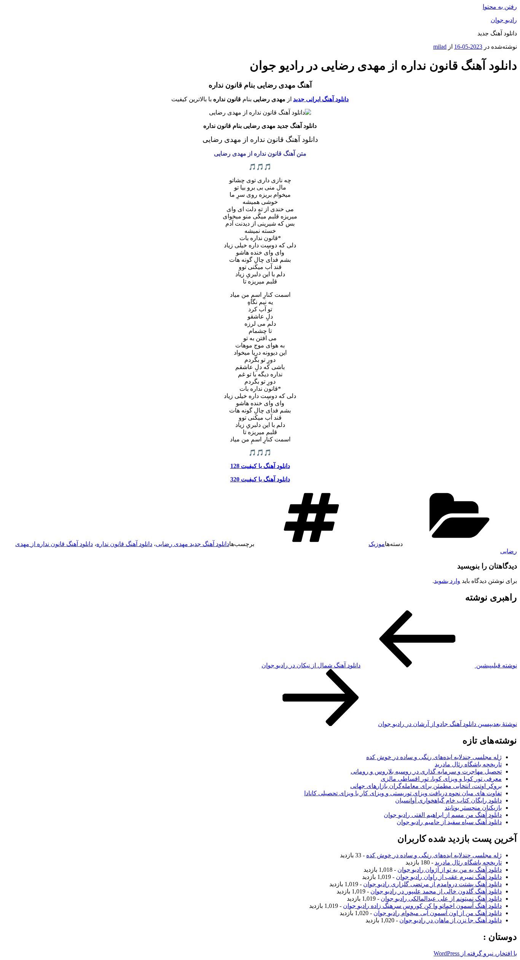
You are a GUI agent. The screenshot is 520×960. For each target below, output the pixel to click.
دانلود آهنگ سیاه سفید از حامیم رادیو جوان (449, 822)
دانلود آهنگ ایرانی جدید (321, 99)
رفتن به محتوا (500, 6)
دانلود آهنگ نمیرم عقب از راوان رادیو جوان (449, 877)
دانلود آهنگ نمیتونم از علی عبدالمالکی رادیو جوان (441, 898)
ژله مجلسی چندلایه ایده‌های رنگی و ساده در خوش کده (434, 757)
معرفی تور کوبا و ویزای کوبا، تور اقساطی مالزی (441, 778)
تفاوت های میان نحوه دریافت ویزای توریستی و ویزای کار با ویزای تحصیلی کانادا (403, 793)
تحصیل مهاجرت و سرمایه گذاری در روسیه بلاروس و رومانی (426, 771)
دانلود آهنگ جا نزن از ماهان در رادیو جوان (450, 920)
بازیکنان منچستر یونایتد (473, 807)
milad (440, 46)
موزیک (376, 544)
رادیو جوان (504, 20)
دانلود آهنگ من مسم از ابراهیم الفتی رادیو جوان (443, 815)
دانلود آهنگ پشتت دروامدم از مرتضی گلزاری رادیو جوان (432, 884)
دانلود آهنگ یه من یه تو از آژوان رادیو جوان (449, 869)
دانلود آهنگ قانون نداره (124, 544)
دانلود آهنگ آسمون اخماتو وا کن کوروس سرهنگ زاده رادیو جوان (422, 906)
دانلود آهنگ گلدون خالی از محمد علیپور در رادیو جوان (436, 891)
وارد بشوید (447, 581)
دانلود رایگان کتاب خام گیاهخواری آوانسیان (448, 800)
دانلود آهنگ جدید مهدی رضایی (192, 544)
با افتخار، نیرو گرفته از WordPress (475, 953)
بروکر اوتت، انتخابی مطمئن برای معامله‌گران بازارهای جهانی (426, 786)
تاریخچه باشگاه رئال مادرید (468, 764)
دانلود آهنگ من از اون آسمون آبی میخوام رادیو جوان (437, 913)
